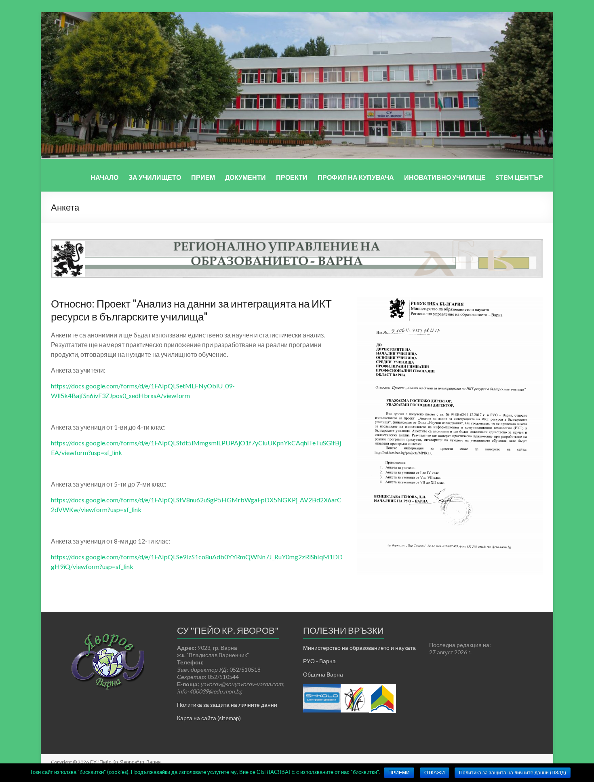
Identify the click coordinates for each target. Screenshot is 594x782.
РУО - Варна (319, 661)
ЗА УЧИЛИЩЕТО (154, 177)
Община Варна (323, 674)
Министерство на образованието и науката (359, 647)
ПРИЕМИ (399, 773)
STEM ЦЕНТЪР (519, 177)
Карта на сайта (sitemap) (209, 718)
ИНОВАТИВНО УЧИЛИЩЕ (445, 177)
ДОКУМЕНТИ (245, 177)
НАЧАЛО (104, 177)
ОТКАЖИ (434, 773)
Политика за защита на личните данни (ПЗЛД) (512, 773)
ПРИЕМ (203, 177)
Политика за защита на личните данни (227, 704)
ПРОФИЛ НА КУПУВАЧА (356, 177)
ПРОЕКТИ (292, 177)
